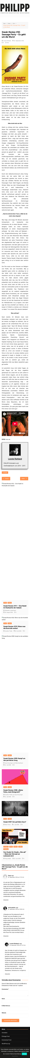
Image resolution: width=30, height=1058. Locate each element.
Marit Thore (8, 824)
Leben (20, 846)
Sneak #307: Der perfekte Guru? (14, 822)
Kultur (9, 602)
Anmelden (4, 1032)
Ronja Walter (8, 858)
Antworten (5, 900)
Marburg (6, 849)
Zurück (7, 478)
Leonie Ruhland (7, 40)
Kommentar (5, 989)
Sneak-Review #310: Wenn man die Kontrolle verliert (14, 627)
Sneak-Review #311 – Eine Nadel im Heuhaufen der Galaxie (14, 607)
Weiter (23, 478)
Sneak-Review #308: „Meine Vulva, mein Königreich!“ (13, 791)
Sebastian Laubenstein (10, 610)
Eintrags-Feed (6, 1036)
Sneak (5, 472)
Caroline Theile (8, 631)
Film (8, 42)
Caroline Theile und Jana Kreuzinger (14, 794)
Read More (15, 1056)
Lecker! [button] (24, 1053)
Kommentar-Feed (6, 1040)
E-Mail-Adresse (6, 1005)
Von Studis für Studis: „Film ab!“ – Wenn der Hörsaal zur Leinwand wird (14, 854)
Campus (6, 846)
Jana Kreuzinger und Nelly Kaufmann (14, 763)
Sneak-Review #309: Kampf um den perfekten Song (14, 759)
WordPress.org (6, 1043)
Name (3, 998)
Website (4, 1012)
